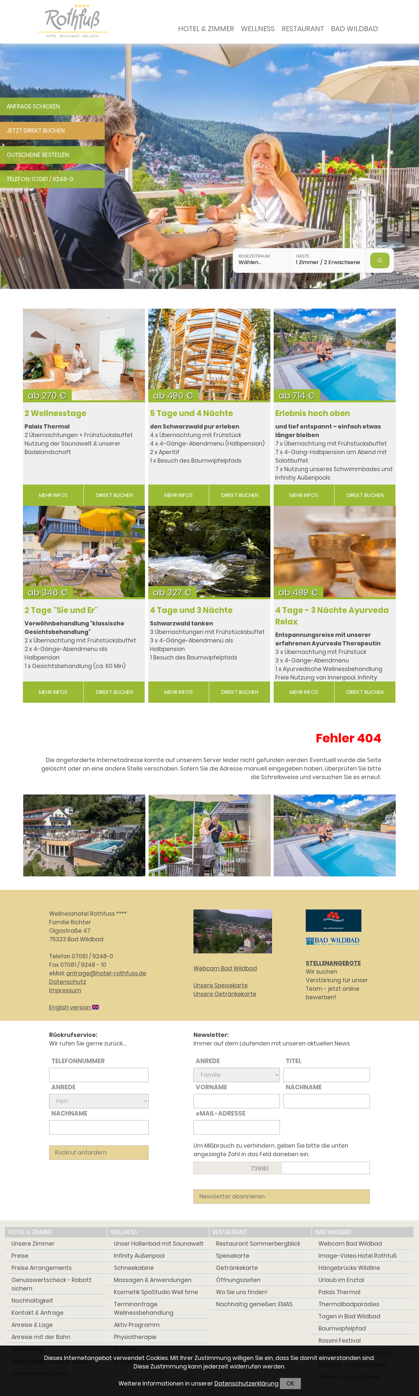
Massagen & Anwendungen (152, 1280)
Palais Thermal (339, 1292)
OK (290, 1383)
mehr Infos (53, 495)
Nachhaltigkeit (32, 1301)
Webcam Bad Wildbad (225, 968)
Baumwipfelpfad (342, 1328)
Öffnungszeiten (238, 1280)
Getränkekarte (237, 1268)
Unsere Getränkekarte (224, 994)
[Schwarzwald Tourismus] (333, 933)
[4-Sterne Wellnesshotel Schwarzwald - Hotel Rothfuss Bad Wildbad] (84, 835)
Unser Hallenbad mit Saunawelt (159, 1244)
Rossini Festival (340, 1341)
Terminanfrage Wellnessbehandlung (143, 1308)
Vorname (211, 1087)
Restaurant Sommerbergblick (258, 1244)
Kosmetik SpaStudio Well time (156, 1292)
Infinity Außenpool (139, 1256)
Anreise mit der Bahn (40, 1337)
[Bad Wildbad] (332, 946)
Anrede (63, 1087)
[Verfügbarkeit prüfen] (380, 260)
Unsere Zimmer (33, 1244)
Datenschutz (67, 982)
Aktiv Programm (137, 1325)
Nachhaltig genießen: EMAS (254, 1304)
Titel (293, 1061)
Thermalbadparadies (349, 1304)
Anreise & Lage (32, 1325)
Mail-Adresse (221, 1113)
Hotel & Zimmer (206, 28)
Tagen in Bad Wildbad (349, 1316)
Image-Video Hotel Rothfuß (358, 1256)
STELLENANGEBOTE (333, 963)
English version (70, 1007)
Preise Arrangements (41, 1268)
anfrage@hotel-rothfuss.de (106, 973)
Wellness (258, 28)
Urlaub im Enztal (341, 1280)
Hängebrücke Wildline (349, 1268)
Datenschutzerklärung (246, 1383)
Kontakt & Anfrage (37, 1313)
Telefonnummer (78, 1061)
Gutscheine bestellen (38, 155)
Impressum (65, 990)
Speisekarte (232, 1256)
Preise (19, 1256)
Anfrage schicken (33, 106)
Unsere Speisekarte (220, 985)
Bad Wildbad (354, 28)
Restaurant (303, 28)
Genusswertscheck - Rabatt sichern (51, 1284)
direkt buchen (114, 495)
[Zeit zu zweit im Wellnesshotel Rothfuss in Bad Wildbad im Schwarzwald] (209, 835)
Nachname (69, 1113)
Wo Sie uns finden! (241, 1292)
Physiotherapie (135, 1337)
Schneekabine (134, 1268)
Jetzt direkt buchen (36, 131)
